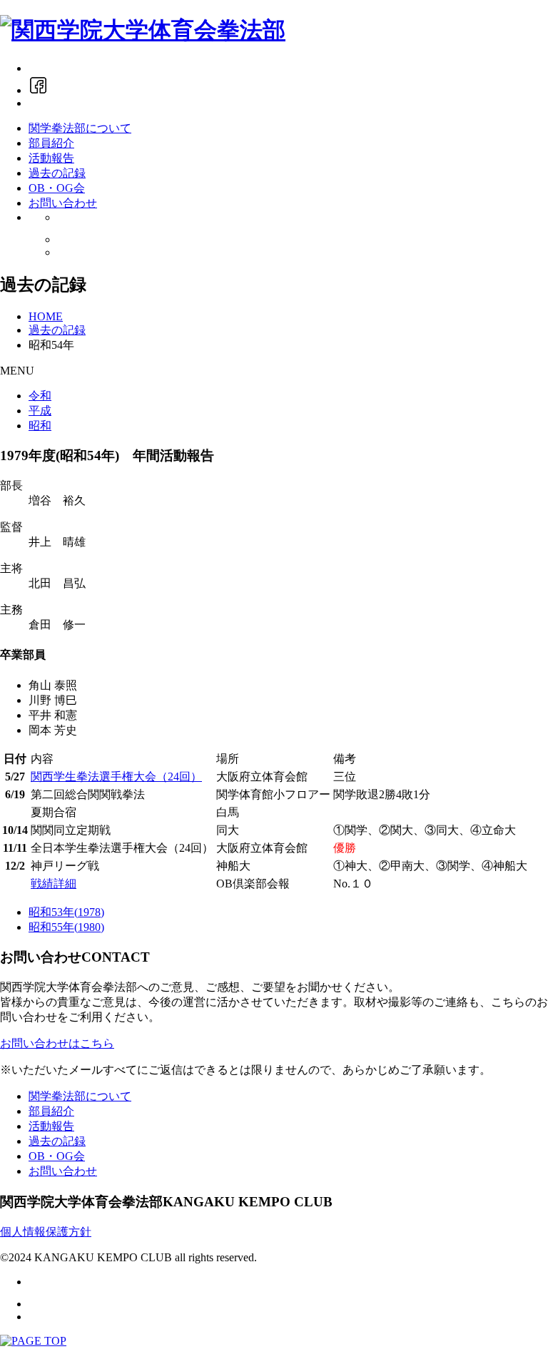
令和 (40, 396)
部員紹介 (51, 143)
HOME (46, 316)
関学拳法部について (80, 128)
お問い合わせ (63, 203)
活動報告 (51, 158)
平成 (40, 410)
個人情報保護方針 (45, 1232)
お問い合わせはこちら (57, 1043)
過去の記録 (57, 173)
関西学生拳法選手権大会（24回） (116, 776)
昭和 (40, 425)
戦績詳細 (53, 883)
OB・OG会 (57, 188)
